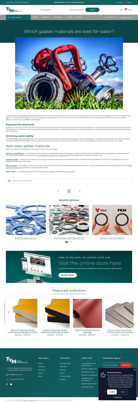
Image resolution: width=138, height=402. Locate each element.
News (40, 376)
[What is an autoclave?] (79, 191)
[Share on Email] (11, 384)
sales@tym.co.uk (126, 17)
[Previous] (8, 311)
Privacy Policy (65, 376)
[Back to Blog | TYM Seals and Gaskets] (69, 191)
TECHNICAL (58, 17)
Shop (40, 363)
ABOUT (35, 17)
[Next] (129, 311)
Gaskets (15, 181)
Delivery (63, 370)
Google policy (127, 387)
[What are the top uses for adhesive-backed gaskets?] (58, 191)
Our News (22, 181)
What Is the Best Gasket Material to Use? (69, 238)
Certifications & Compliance (87, 379)
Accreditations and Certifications (88, 365)
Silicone (29, 181)
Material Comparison (89, 375)
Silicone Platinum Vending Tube (119, 331)
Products (41, 367)
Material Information (89, 384)
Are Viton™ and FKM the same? (112, 238)
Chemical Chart (87, 387)
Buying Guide (65, 363)
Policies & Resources (89, 369)
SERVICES (45, 17)
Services (41, 370)
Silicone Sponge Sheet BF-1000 (22, 331)
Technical (63, 367)
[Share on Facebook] (7, 384)
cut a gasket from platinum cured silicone (52, 155)
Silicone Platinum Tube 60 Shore (87, 331)
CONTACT (79, 17)
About (40, 373)
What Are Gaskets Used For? (26, 238)
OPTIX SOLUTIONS (66, 400)
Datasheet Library (88, 372)
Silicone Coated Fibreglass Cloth (55, 331)
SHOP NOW (68, 275)
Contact (63, 379)
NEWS (69, 17)
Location (120, 2)
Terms (62, 373)
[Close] (135, 370)
